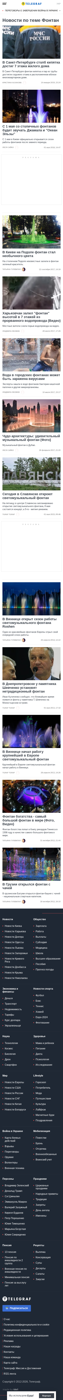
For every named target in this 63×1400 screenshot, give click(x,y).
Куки (30, 1395)
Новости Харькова (15, 931)
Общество (39, 919)
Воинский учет (44, 1159)
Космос (9, 1048)
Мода (39, 1093)
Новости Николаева (16, 978)
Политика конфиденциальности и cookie (26, 1324)
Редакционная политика (17, 1330)
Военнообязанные (46, 1154)
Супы (39, 1262)
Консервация (43, 1257)
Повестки (41, 1137)
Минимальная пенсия (17, 1277)
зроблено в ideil (10, 1390)
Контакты (9, 1352)
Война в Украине (12, 1131)
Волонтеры (11, 1162)
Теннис (40, 1006)
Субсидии (41, 942)
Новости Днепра (14, 937)
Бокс (38, 1000)
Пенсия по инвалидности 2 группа (14, 1260)
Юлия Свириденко (15, 1234)
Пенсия (6, 1245)
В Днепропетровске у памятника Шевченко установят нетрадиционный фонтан (29, 687)
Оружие (9, 1157)
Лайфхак (41, 1109)
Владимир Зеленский (17, 1185)
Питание (40, 1048)
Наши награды (12, 1346)
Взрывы (9, 1146)
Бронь (39, 1143)
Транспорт (11, 1003)
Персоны (8, 1179)
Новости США (13, 1087)
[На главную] (31, 3)
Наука (6, 1036)
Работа (40, 931)
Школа (39, 953)
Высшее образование (48, 958)
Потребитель (43, 1087)
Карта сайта (10, 1362)
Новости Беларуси (15, 1109)
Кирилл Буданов (14, 1212)
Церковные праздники (42, 1187)
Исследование (44, 1064)
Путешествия (43, 1098)
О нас (7, 1319)
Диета (39, 1054)
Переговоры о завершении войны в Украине (31, 10)
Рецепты (38, 1245)
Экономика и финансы (10, 990)
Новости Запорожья (16, 953)
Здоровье (39, 1036)
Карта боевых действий (12, 1139)
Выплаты (41, 937)
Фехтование (42, 1022)
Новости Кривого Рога (14, 960)
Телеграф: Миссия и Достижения (22, 1368)
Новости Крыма (14, 972)
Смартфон (11, 1064)
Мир (4, 1075)
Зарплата (41, 926)
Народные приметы (47, 1194)
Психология (42, 1059)
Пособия (41, 964)
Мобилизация (41, 1131)
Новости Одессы (14, 942)
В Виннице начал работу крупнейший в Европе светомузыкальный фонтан (25, 755)
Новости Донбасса (15, 967)
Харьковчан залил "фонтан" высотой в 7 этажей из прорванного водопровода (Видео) (31, 317)
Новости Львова (14, 948)
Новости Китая (13, 1104)
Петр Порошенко (14, 1218)
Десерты (41, 1268)
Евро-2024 (42, 1017)
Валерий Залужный (16, 1207)
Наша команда (12, 1357)
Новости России (14, 1093)
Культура (41, 1104)
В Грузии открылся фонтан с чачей (26, 886)
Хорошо (46, 1395)
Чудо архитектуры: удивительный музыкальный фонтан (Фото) (31, 438)
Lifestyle (38, 1075)
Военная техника (14, 1168)
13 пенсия (10, 1252)
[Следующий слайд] (60, 11)
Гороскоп (41, 1082)
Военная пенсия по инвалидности (16, 1270)
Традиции (41, 1199)
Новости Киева (13, 926)
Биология (10, 1054)
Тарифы (9, 1014)
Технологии (11, 1043)
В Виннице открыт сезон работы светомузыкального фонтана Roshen (29, 622)
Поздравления (44, 1120)
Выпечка (40, 1252)
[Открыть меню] (4, 3)
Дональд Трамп (13, 1191)
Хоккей (40, 1011)
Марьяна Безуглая (15, 1229)
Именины (41, 1215)
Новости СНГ (12, 1098)
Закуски (40, 1279)
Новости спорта (43, 988)
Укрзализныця (13, 1025)
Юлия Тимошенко (15, 1223)
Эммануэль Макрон (16, 1201)
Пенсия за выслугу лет (15, 1284)
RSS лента (10, 1373)
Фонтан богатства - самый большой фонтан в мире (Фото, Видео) (28, 820)
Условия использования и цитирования (26, 1335)
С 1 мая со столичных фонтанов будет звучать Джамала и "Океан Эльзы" (29, 130)
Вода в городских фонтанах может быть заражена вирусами (31, 377)
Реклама (8, 1341)
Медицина (41, 948)
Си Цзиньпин (12, 1196)
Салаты (40, 1273)
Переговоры (12, 1151)
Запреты (40, 1205)
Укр (59, 3)
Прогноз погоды (45, 969)
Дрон (8, 1059)
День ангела (43, 1210)
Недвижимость (13, 1009)
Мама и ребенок (45, 1043)
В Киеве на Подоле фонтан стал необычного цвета (29, 254)
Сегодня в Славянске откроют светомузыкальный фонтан (27, 496)
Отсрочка (41, 1148)
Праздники (40, 1179)
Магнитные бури (45, 1115)
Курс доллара (12, 1020)
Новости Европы (14, 1082)
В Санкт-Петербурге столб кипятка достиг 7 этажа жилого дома (31, 64)
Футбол (40, 995)
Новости (7, 919)
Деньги (9, 998)
